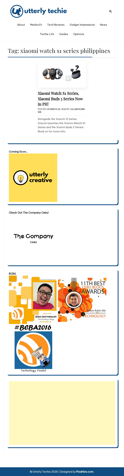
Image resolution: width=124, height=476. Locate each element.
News (103, 24)
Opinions (78, 34)
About (21, 24)
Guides (63, 34)
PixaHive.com (84, 471)
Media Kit (36, 24)
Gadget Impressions (82, 24)
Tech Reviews (55, 24)
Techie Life (47, 34)
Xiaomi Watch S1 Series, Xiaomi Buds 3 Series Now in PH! (60, 99)
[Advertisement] (62, 413)
